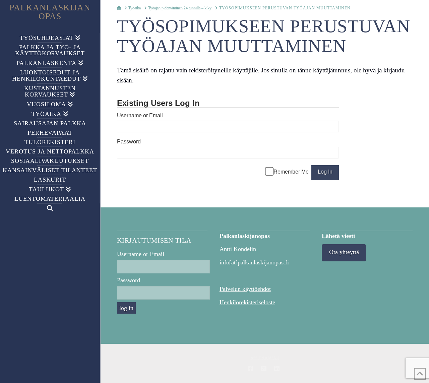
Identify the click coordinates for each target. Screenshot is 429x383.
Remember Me (291, 172)
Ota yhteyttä (344, 252)
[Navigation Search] (50, 208)
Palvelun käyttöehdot (245, 288)
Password (129, 141)
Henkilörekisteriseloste (247, 302)
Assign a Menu (265, 358)
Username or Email (140, 115)
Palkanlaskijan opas (50, 12)
